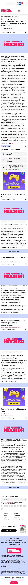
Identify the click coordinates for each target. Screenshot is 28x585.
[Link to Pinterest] (2, 509)
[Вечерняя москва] (14, 550)
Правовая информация (14, 544)
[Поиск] (22, 10)
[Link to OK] (8, 506)
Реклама (16, 538)
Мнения (5, 517)
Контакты (23, 542)
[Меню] (25, 10)
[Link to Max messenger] (2, 506)
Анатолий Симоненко (7, 325)
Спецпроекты (17, 517)
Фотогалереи (7, 519)
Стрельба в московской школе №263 (14, 30)
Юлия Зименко (5, 260)
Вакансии (11, 542)
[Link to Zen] (12, 506)
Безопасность (6, 146)
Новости (6, 513)
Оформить (8, 530)
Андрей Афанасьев (6, 196)
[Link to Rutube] (24, 506)
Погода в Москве (9, 415)
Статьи (5, 515)
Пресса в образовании (19, 519)
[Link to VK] (5, 506)
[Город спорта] (19, 11)
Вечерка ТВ (16, 513)
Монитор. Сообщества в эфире (12, 261)
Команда (17, 542)
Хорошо (14, 582)
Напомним (4, 93)
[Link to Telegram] (18, 506)
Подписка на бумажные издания (13, 540)
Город (13, 32)
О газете (11, 538)
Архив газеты (17, 515)
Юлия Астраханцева (6, 28)
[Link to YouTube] (15, 506)
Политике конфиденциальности (16, 580)
